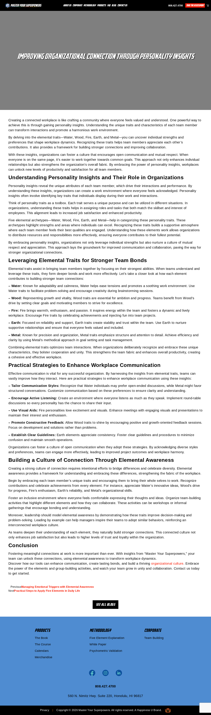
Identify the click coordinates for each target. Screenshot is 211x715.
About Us (67, 5)
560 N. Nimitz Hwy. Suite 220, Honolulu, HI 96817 (105, 696)
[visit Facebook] (92, 673)
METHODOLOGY (100, 630)
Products (101, 5)
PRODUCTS (42, 630)
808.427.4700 (175, 5)
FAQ (108, 5)
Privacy (44, 710)
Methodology (89, 5)
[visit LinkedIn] (119, 673)
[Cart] (208, 5)
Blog (114, 5)
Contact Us (122, 5)
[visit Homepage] (23, 5)
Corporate (77, 5)
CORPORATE (152, 630)
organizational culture (167, 563)
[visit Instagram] (105, 673)
